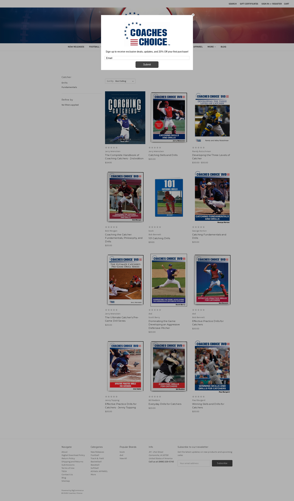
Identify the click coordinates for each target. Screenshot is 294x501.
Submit (147, 64)
